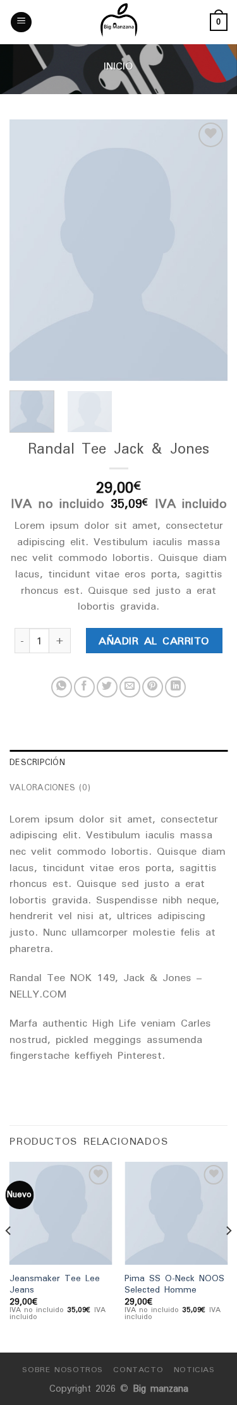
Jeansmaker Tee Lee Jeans (54, 1284)
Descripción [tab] (37, 762)
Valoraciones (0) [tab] (49, 787)
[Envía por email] (129, 687)
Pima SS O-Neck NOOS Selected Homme (174, 1284)
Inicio (118, 65)
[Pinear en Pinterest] (152, 687)
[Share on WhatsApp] (61, 687)
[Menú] (21, 22)
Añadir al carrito (154, 640)
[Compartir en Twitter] (107, 687)
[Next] (207, 250)
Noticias (194, 1369)
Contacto (138, 1369)
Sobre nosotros (62, 1369)
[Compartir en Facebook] (84, 687)
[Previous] (29, 250)
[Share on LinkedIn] (175, 687)
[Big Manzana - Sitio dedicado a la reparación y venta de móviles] (119, 22)
